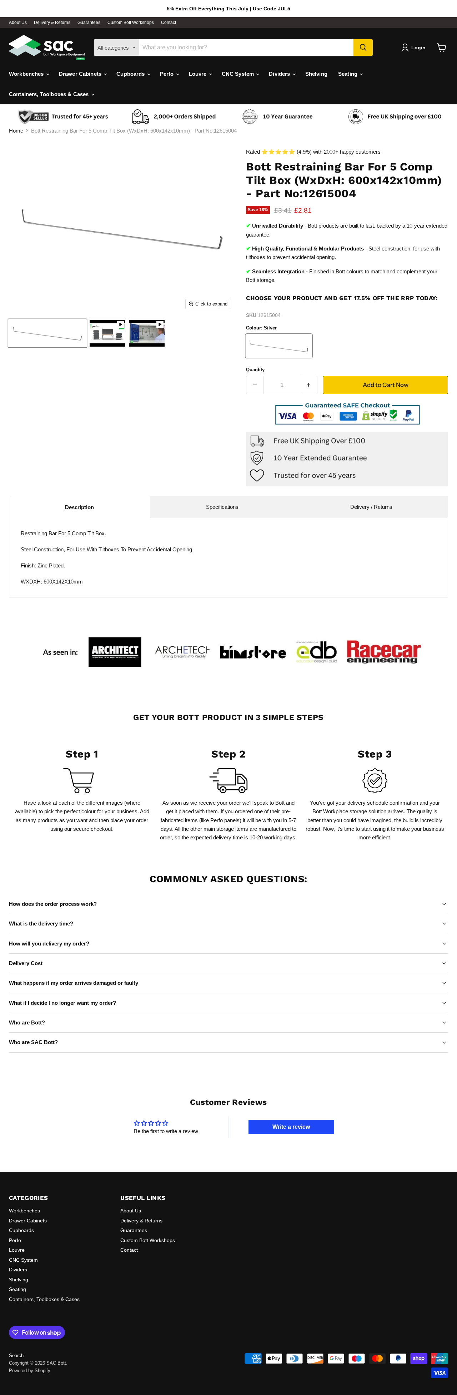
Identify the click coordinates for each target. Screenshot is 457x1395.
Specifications (222, 507)
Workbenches (27, 74)
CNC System (239, 74)
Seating (348, 74)
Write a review (291, 1127)
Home (16, 131)
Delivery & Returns (52, 22)
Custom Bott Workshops (130, 22)
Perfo (167, 74)
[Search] (363, 47)
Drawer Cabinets (81, 74)
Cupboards (131, 74)
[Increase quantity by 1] (309, 385)
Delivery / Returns (371, 507)
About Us (18, 22)
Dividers (280, 74)
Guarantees (88, 22)
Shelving (316, 74)
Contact (168, 22)
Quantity (255, 369)
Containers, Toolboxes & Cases (49, 94)
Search (16, 1355)
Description (79, 507)
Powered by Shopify (29, 1370)
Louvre (198, 74)
